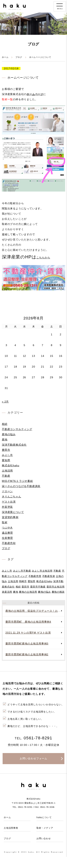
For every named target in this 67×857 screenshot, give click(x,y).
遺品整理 (7, 532)
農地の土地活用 (28, 591)
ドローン (7, 491)
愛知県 (6, 460)
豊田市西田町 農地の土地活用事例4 (28, 621)
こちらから (43, 257)
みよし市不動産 (22, 570)
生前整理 (7, 537)
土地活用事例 (11, 828)
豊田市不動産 (38, 586)
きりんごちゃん (11, 496)
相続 (4, 423)
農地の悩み (9, 434)
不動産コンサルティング (17, 429)
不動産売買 (34, 576)
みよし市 (7, 455)
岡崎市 (23, 581)
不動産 (6, 475)
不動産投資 (48, 576)
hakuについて (44, 817)
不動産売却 (9, 543)
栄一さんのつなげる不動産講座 (21, 486)
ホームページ (35, 94)
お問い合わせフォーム (33, 758)
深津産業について (13, 512)
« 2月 (5, 401)
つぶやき (7, 527)
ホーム (5, 57)
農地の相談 (58, 591)
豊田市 (6, 449)
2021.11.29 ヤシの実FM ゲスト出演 (28, 632)
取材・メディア (44, 828)
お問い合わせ (43, 838)
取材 (4, 522)
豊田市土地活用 (56, 586)
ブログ (18, 57)
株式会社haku (10, 465)
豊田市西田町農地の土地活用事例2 (26, 654)
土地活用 (7, 470)
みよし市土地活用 (42, 570)
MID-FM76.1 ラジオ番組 (17, 480)
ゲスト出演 (9, 501)
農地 (4, 439)
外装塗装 (7, 506)
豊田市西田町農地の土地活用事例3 (26, 643)
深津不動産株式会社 (14, 444)
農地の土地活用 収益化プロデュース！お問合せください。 (34, 610)
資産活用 (7, 591)
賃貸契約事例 (10, 517)
